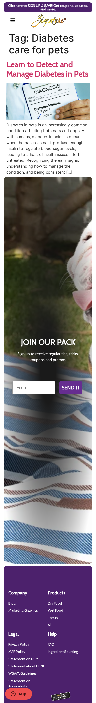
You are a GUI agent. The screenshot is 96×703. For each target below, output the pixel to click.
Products (56, 593)
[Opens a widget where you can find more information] (18, 694)
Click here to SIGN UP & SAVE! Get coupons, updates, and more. (48, 7)
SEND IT (71, 388)
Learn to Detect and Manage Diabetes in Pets (47, 69)
